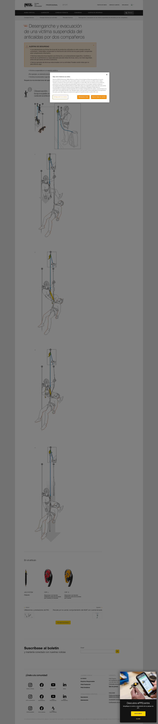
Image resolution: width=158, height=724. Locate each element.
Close (138, 719)
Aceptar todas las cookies (99, 97)
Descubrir (138, 713)
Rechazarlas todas (83, 97)
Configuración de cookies (60, 97)
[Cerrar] (107, 75)
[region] (79, 87)
